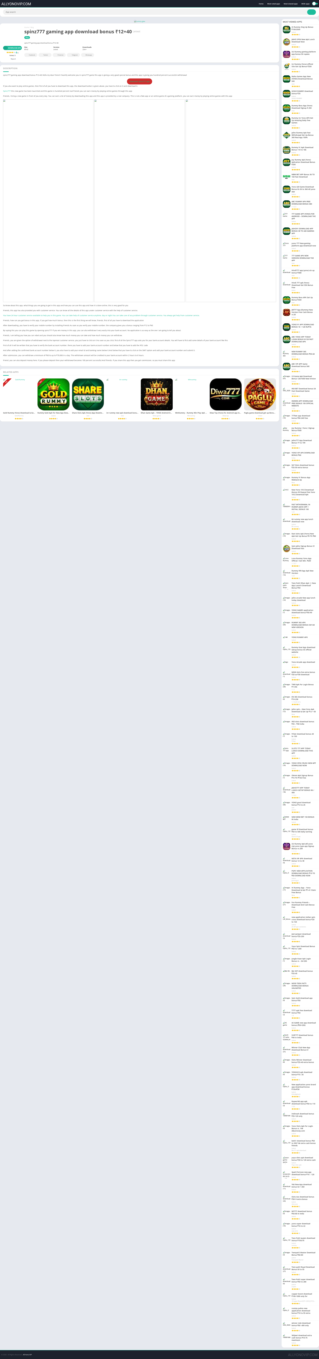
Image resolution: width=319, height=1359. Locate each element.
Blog (32, 27)
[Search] (311, 12)
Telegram (75, 55)
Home (261, 4)
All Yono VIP (27, 1355)
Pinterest (60, 55)
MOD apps (305, 4)
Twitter (45, 55)
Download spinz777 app (140, 81)
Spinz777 (7, 91)
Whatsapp (88, 55)
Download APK (14, 48)
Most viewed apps (291, 4)
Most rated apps (273, 4)
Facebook (32, 55)
